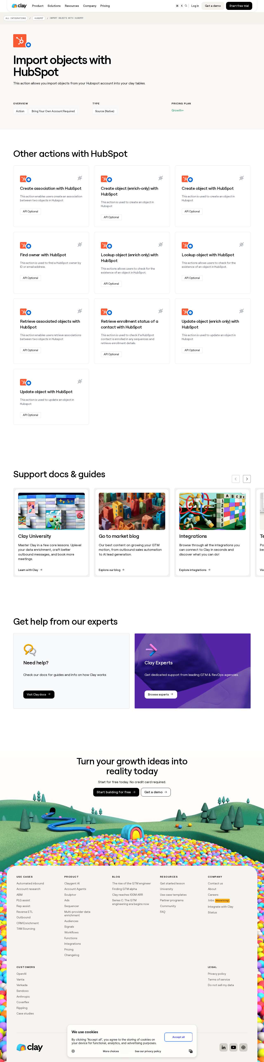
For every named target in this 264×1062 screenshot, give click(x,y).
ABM (19, 894)
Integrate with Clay (220, 906)
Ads (67, 900)
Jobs (211, 900)
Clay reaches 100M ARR (127, 894)
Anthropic (23, 996)
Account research (28, 889)
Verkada (21, 985)
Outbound (23, 917)
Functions (70, 938)
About (212, 889)
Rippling (21, 1008)
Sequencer (71, 906)
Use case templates (173, 894)
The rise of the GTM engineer (131, 883)
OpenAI (21, 973)
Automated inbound (30, 883)
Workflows (71, 932)
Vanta (20, 979)
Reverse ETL (24, 911)
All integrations (16, 18)
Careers (213, 894)
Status (212, 912)
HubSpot (38, 18)
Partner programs (172, 900)
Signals (69, 926)
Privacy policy (217, 973)
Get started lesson (172, 883)
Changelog (71, 955)
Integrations (72, 943)
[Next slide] (247, 479)
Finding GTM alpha (124, 889)
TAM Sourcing (25, 928)
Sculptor (70, 894)
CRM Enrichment (27, 923)
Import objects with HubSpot (67, 18)
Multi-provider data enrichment (77, 913)
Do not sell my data (221, 985)
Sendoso (22, 990)
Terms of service (219, 979)
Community (168, 906)
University (166, 889)
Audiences (71, 921)
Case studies (25, 1013)
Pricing (68, 949)
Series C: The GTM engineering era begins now (130, 902)
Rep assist (23, 906)
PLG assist (23, 900)
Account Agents (75, 889)
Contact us (215, 883)
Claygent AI (72, 883)
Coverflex (22, 1002)
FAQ (162, 911)
